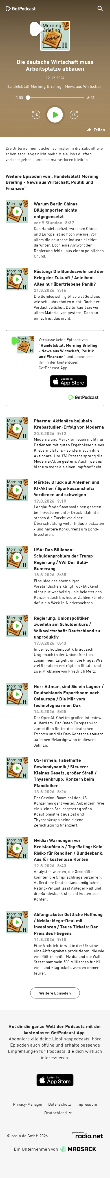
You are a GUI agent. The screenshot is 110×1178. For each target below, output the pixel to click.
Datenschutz (59, 1105)
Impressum (86, 1105)
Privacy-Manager (28, 1105)
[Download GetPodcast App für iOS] (68, 381)
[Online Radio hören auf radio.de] (87, 1135)
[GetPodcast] (21, 8)
